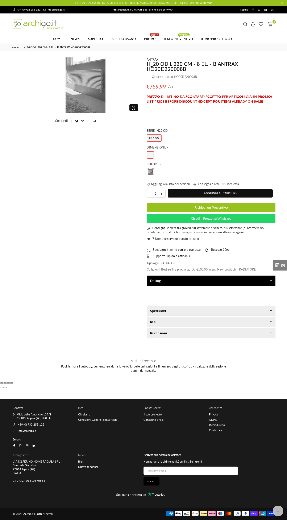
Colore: (154, 164)
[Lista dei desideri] (261, 24)
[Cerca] (245, 24)
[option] (85, 85)
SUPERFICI (95, 39)
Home (57, 39)
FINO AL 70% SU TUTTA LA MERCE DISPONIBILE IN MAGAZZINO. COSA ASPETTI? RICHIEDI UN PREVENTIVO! (143, 2)
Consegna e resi (208, 184)
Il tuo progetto (153, 414)
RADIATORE (247, 269)
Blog (81, 461)
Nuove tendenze (88, 466)
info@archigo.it (55, 9)
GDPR (213, 419)
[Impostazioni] (253, 24)
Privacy (213, 414)
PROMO (151, 38)
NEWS (75, 39)
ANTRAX (153, 59)
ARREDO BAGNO (124, 39)
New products (226, 269)
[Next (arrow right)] (5, 387)
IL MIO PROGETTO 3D (216, 39)
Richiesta (232, 184)
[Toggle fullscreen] (8, 383)
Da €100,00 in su (203, 269)
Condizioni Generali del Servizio (97, 419)
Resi (153, 322)
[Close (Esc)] (1, 383)
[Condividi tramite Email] (94, 121)
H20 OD (154, 138)
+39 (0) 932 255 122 (28, 9)
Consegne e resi (153, 419)
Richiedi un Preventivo (211, 207)
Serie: (157, 130)
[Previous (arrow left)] (1, 387)
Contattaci (215, 430)
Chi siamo (84, 414)
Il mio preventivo (178, 38)
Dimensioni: (157, 147)
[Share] (5, 383)
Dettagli (156, 281)
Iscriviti (151, 481)
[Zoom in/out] (11, 383)
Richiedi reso (217, 425)
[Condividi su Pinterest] (82, 121)
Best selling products (175, 269)
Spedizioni (158, 311)
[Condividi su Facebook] (71, 121)
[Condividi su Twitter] (76, 121)
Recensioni (158, 333)
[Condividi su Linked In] (88, 121)
